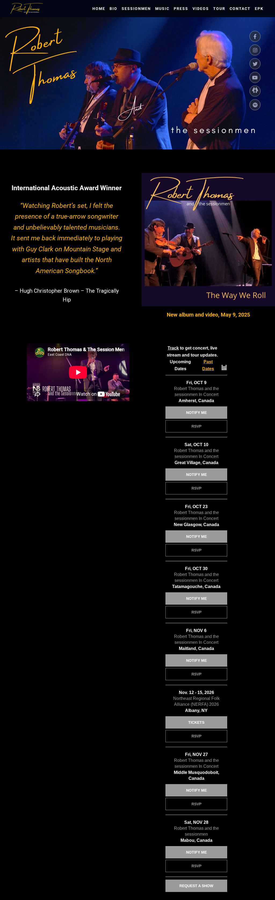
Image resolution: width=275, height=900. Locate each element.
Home (98, 9)
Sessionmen (136, 9)
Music (162, 9)
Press (181, 9)
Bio (113, 9)
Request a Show (196, 886)
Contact (240, 9)
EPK (259, 9)
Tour (219, 9)
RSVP (196, 426)
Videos (201, 9)
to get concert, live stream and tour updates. (192, 351)
